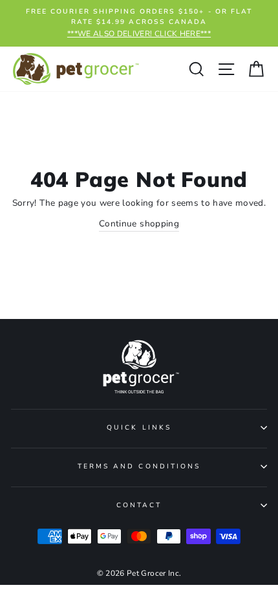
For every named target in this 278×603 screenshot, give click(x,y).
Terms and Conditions (139, 466)
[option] (139, 23)
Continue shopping (139, 223)
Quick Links (139, 427)
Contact (139, 505)
